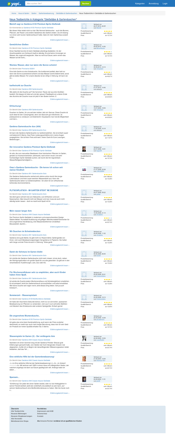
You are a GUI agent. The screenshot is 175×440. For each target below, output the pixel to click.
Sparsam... (14, 377)
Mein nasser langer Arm (21, 210)
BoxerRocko (101, 48)
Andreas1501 (101, 360)
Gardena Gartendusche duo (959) (25, 126)
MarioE (99, 28)
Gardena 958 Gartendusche (32, 89)
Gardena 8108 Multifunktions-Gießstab (36, 299)
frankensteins (101, 276)
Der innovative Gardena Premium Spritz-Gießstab (32, 146)
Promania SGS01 (28, 68)
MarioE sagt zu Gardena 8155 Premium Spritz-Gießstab (35, 24)
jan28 (98, 381)
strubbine (100, 214)
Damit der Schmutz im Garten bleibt (26, 251)
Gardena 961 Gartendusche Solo (34, 173)
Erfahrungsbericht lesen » (59, 40)
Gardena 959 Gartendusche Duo (34, 130)
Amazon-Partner (46, 421)
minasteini (100, 69)
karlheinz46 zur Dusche (20, 85)
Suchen (85, 3)
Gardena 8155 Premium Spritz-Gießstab (38, 27)
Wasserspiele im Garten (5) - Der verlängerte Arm (32, 336)
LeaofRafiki (100, 340)
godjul (98, 194)
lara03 (99, 255)
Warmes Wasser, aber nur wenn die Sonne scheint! (33, 65)
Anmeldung (154, 3)
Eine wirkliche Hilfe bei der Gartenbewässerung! (32, 356)
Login (165, 3)
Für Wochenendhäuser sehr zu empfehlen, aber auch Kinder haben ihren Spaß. (38, 273)
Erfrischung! (15, 105)
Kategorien (140, 3)
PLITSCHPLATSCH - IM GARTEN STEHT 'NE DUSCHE (34, 190)
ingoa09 (99, 151)
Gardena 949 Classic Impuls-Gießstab (36, 214)
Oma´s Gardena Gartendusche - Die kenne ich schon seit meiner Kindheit (36, 168)
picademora (100, 319)
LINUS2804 (100, 171)
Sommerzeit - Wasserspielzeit (23, 295)
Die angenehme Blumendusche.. (25, 315)
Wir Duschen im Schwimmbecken (25, 231)
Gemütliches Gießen (19, 44)
